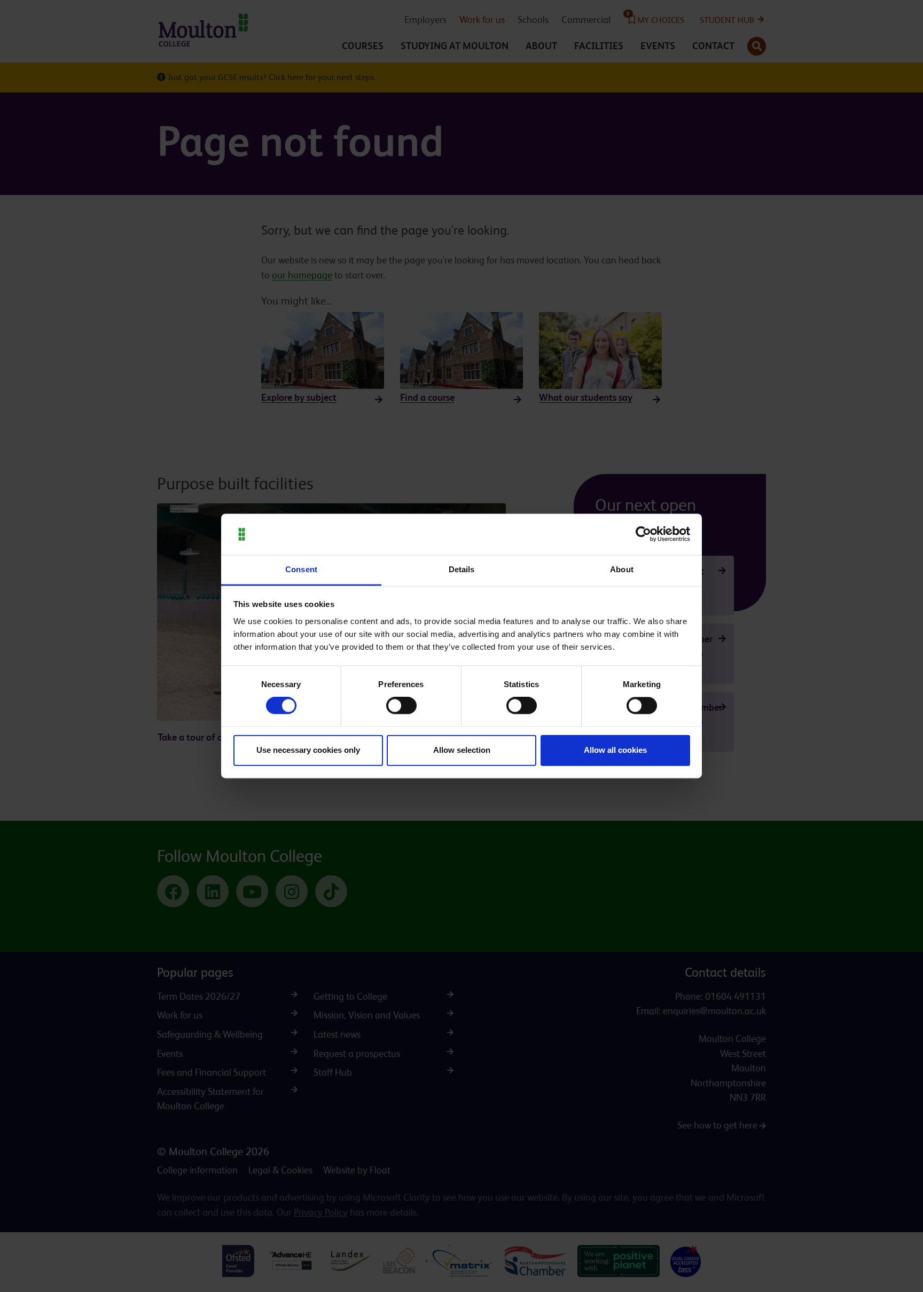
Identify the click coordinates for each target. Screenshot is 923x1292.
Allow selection (461, 749)
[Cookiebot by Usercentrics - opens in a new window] (643, 534)
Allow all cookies (615, 749)
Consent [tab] (301, 569)
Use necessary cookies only (308, 749)
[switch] (401, 705)
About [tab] (621, 569)
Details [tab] (462, 569)
